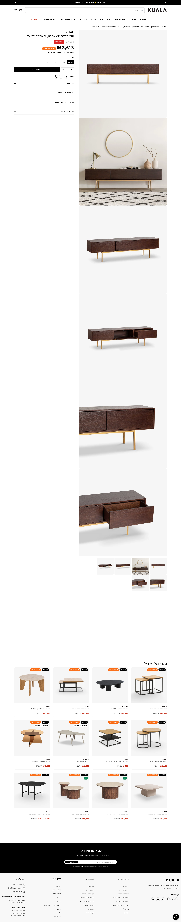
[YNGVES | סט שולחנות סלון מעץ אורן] (71, 738)
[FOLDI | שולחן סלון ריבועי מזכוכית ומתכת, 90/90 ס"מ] (149, 790)
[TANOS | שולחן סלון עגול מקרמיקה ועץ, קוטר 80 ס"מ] (110, 790)
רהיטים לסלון (155, 27)
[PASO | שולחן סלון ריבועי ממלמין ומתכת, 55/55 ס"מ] (110, 738)
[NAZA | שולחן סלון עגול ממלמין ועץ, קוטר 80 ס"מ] (32, 685)
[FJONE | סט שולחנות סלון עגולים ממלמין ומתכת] (149, 738)
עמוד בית (164, 27)
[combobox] (85, 10)
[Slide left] (165, 2)
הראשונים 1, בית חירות (18, 911)
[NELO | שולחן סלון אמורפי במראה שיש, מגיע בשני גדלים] (32, 790)
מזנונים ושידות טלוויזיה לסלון (141, 27)
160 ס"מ (70, 62)
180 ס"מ (62, 62)
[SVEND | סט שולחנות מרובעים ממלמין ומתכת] (71, 685)
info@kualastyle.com (15, 888)
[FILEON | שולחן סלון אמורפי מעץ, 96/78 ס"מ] (110, 685)
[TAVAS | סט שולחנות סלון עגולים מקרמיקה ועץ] (71, 790)
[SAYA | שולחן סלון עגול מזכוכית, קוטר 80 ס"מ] (32, 738)
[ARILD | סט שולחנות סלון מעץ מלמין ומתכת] (149, 685)
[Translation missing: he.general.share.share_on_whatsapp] (56, 77)
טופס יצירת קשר (17, 892)
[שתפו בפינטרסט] (61, 77)
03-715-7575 (17, 884)
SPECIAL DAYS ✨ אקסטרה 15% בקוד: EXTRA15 (90, 2)
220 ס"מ (46, 62)
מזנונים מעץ (126, 27)
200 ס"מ (54, 62)
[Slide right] (16, 2)
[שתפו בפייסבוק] (66, 77)
